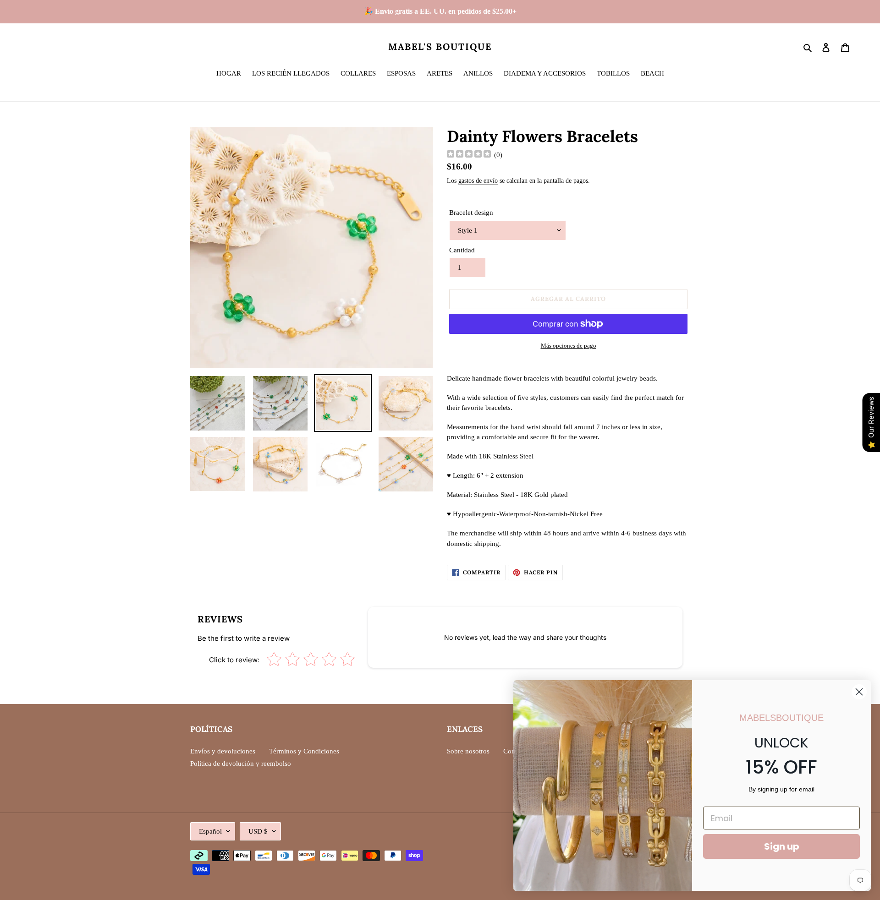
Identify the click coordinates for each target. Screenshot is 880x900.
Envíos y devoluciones (222, 751)
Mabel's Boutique (440, 46)
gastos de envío (478, 180)
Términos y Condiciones (304, 751)
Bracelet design (471, 212)
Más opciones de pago (568, 345)
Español (210, 831)
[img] (469, 155)
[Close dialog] (859, 692)
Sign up (781, 846)
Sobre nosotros (468, 751)
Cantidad (462, 250)
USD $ (258, 831)
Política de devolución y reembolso (240, 763)
